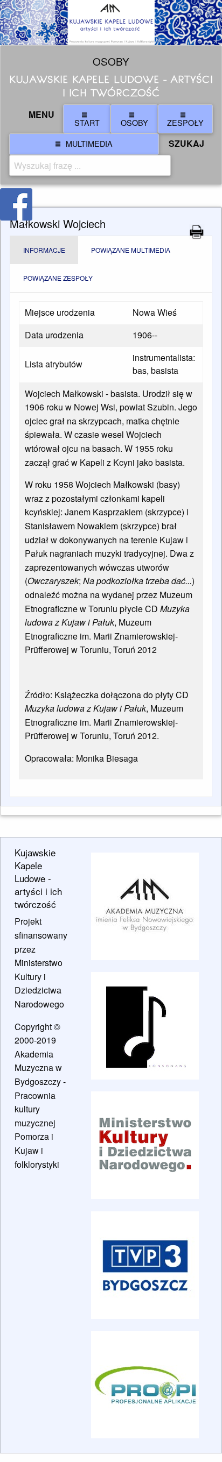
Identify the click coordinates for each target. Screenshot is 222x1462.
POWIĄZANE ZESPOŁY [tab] (58, 277)
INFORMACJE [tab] (44, 249)
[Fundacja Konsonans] (144, 1025)
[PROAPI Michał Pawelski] (144, 1384)
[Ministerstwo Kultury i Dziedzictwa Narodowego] (144, 1145)
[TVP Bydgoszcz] (144, 1265)
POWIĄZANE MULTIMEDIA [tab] (130, 249)
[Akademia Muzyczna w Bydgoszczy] (144, 906)
